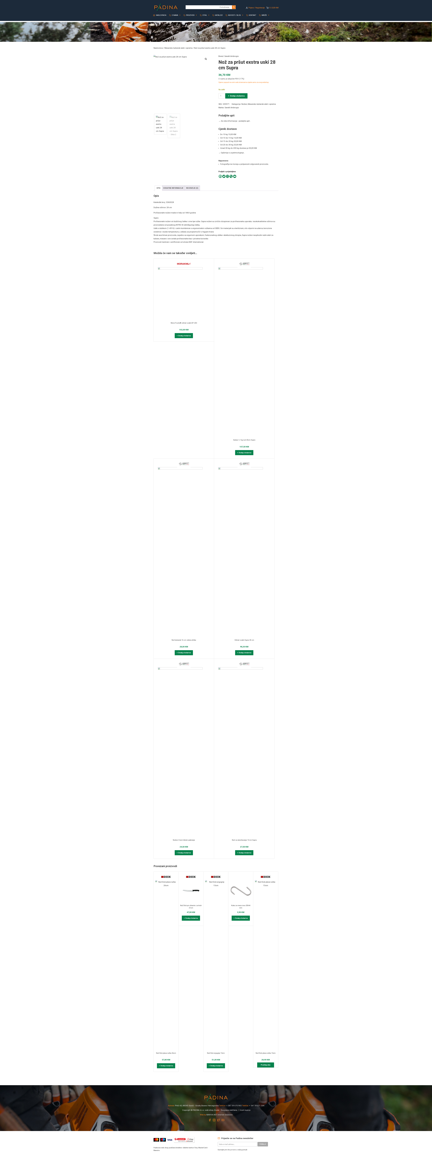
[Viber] (231, 176)
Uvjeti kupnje (245, 1110)
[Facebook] (220, 176)
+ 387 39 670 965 (234, 1105)
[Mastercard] (157, 1140)
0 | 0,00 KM (273, 8)
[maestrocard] (163, 1140)
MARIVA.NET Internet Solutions (219, 1115)
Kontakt (252, 15)
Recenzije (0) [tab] (192, 188)
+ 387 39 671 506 (256, 1105)
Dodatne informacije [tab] (173, 188)
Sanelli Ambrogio (231, 56)
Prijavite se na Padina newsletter (237, 1138)
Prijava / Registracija (256, 8)
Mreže (264, 15)
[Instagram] (227, 176)
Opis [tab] (158, 188)
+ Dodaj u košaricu (236, 96)
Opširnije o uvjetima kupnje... (231, 153)
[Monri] (184, 1140)
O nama (174, 15)
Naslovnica (161, 15)
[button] (206, 59)
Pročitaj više (265, 1065)
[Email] (234, 176)
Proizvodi (190, 15)
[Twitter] (223, 176)
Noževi (244, 104)
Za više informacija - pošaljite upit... (234, 121)
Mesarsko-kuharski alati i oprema (178, 48)
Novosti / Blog (234, 15)
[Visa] (170, 1140)
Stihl (204, 15)
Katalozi (219, 15)
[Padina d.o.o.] (166, 7)
